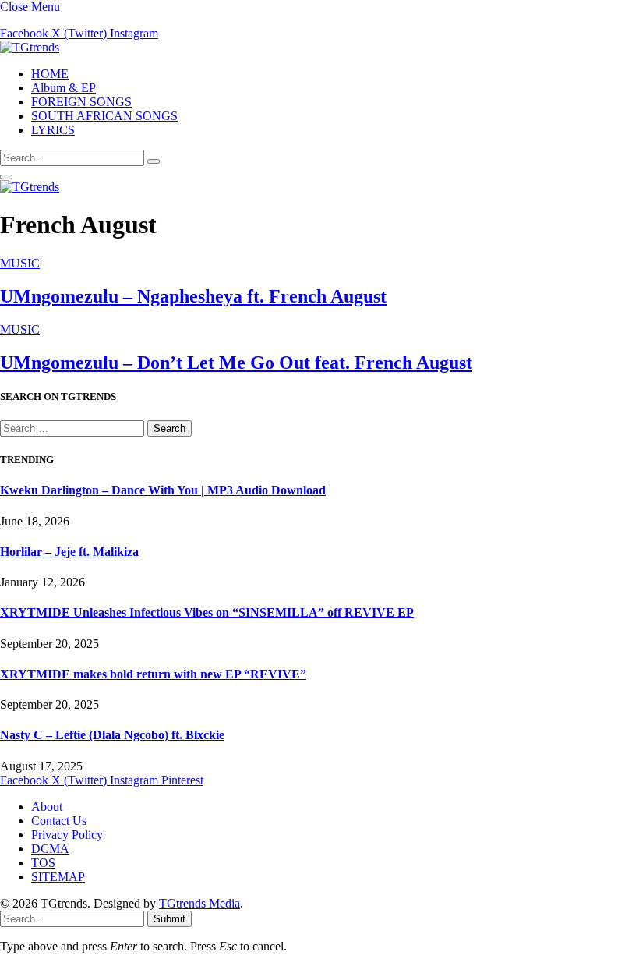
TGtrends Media (199, 903)
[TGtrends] (29, 47)
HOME (50, 73)
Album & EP (63, 87)
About (46, 806)
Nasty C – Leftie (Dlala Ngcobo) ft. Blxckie (112, 734)
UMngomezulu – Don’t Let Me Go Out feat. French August (236, 362)
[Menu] (6, 177)
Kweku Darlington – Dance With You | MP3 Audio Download (163, 490)
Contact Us (58, 820)
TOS (43, 862)
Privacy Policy (67, 834)
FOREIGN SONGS (81, 101)
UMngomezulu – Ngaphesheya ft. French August (193, 296)
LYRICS (53, 129)
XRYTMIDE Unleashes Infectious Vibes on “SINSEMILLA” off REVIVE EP (207, 612)
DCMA (50, 848)
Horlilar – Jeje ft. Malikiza (69, 551)
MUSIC (20, 263)
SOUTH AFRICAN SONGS (104, 115)
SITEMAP (58, 876)
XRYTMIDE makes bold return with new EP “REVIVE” (153, 674)
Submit (169, 919)
